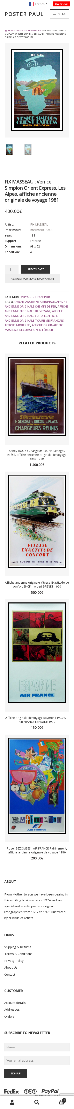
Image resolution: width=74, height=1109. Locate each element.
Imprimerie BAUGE (42, 230)
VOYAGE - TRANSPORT (29, 30)
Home (11, 30)
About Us (10, 967)
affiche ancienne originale (34, 302)
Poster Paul (24, 14)
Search (37, 1102)
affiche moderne (17, 325)
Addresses (12, 1009)
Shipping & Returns (17, 947)
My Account (12, 1102)
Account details (15, 1002)
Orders (9, 1016)
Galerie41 (61, 4)
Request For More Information (32, 278)
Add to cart (36, 269)
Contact (9, 974)
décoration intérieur (36, 330)
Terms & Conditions (18, 954)
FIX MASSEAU (39, 224)
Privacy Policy (14, 960)
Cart (57, 1099)
